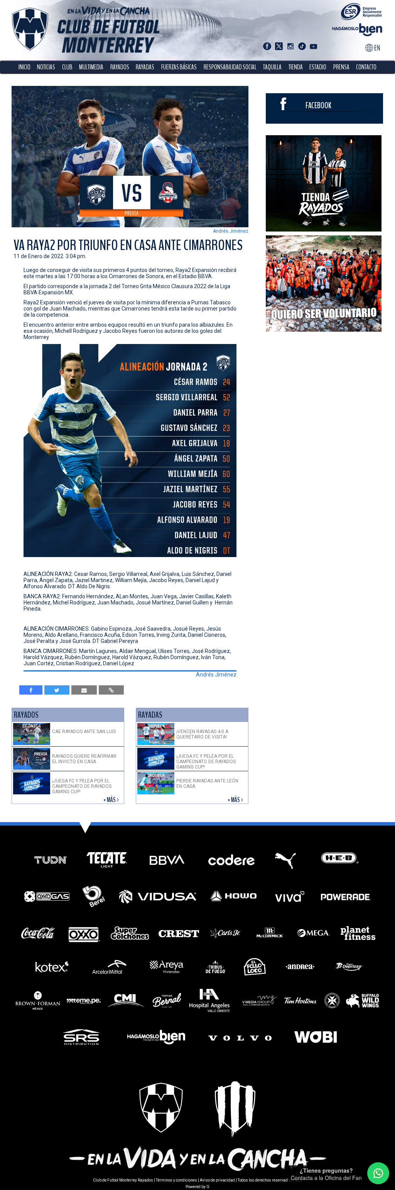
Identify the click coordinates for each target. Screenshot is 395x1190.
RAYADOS (119, 67)
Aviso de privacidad (217, 1180)
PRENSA (341, 67)
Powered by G (197, 1187)
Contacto (366, 67)
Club (67, 67)
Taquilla (272, 67)
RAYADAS (145, 67)
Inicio (24, 67)
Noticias (46, 67)
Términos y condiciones (176, 1180)
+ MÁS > (111, 800)
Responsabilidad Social (230, 67)
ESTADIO (317, 67)
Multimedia (91, 67)
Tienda (296, 67)
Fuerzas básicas (179, 67)
